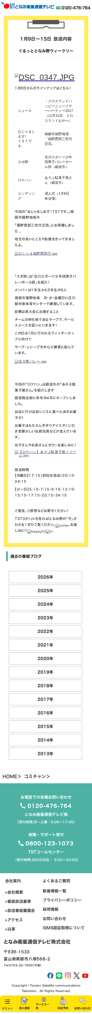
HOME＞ (12, 776)
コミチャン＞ (37, 776)
